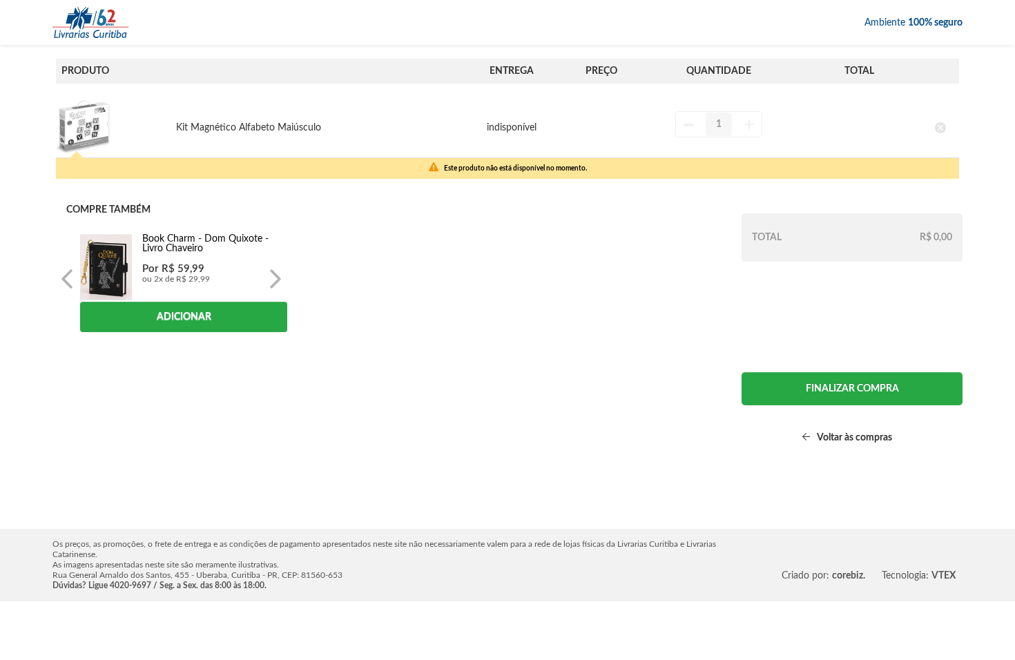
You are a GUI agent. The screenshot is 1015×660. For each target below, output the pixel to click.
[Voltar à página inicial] (90, 22)
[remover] (940, 127)
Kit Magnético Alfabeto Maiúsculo (248, 128)
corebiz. (848, 576)
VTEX (943, 576)
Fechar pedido (852, 388)
